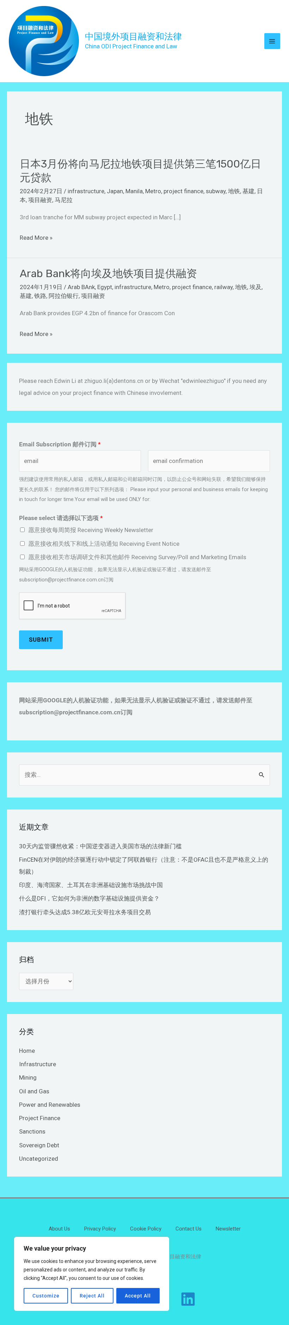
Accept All (138, 1296)
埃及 (256, 287)
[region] (91, 1274)
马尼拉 (64, 199)
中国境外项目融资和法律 (133, 36)
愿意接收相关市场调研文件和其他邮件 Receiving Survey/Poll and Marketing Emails (137, 557)
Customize (46, 1296)
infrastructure (86, 191)
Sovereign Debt (39, 1145)
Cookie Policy (145, 1229)
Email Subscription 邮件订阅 (60, 444)
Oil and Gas (34, 1091)
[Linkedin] (188, 1299)
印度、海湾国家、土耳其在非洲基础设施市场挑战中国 (91, 885)
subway (216, 191)
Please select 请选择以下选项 (61, 517)
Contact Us (189, 1229)
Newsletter (228, 1229)
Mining (28, 1077)
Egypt (104, 287)
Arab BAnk (81, 287)
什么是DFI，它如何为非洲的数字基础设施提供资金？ (89, 898)
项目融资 (40, 199)
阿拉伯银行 (64, 295)
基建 (248, 191)
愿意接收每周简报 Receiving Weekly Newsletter (90, 529)
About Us (59, 1229)
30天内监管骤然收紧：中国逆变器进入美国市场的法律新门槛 (100, 846)
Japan (115, 191)
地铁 (234, 191)
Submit (41, 639)
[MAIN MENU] (272, 41)
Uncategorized (38, 1158)
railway (223, 287)
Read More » (36, 238)
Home (27, 1050)
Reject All (92, 1296)
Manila (134, 191)
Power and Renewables (49, 1104)
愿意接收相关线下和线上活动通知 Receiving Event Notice (103, 543)
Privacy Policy (100, 1229)
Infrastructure (37, 1064)
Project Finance (39, 1118)
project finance (183, 191)
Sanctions (32, 1131)
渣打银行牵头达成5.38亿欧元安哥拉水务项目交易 (85, 912)
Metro (153, 191)
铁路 (40, 295)
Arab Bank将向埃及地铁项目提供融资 (108, 273)
